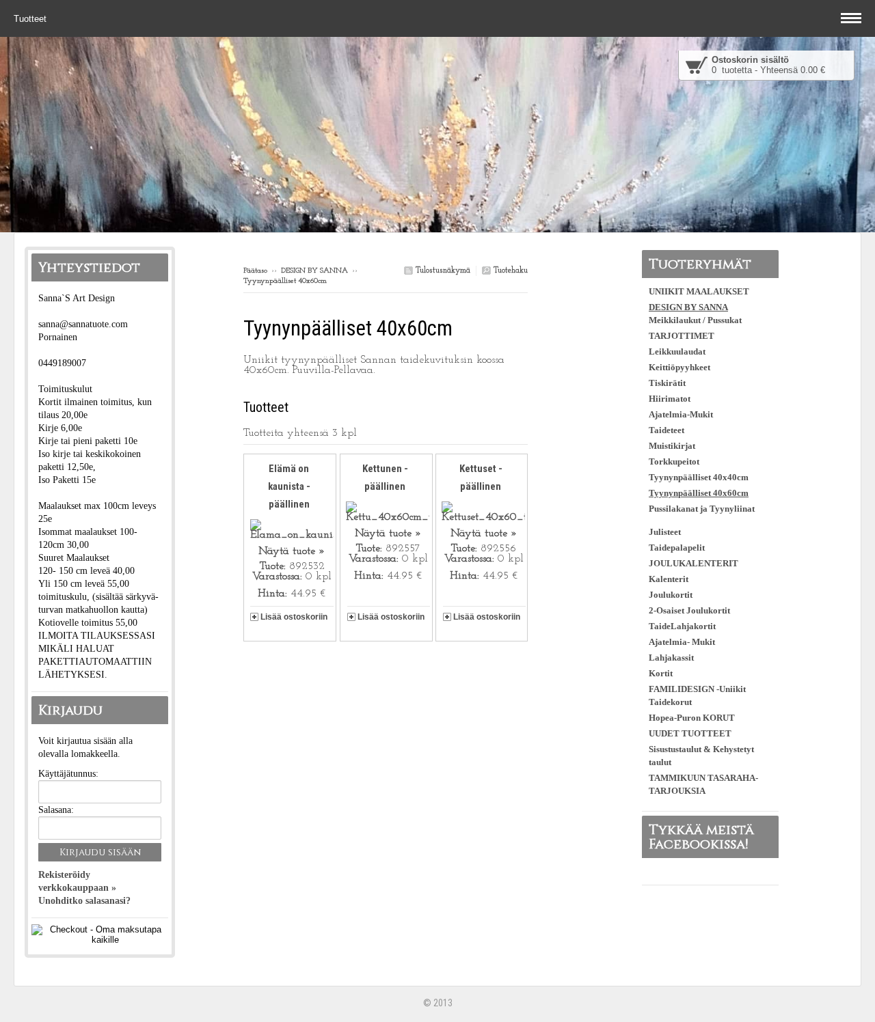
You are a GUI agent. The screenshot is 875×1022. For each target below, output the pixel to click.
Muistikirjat (672, 446)
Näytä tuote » (291, 551)
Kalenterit (668, 579)
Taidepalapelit (677, 547)
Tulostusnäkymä (441, 270)
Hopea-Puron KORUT (692, 718)
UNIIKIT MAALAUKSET (699, 291)
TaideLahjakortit (682, 626)
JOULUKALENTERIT (693, 563)
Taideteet (666, 430)
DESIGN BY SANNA (314, 271)
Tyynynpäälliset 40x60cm (699, 493)
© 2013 (438, 1002)
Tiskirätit (667, 383)
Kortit (661, 673)
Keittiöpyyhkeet (679, 367)
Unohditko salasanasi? (84, 901)
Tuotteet (31, 19)
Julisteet (665, 532)
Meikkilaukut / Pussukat (695, 320)
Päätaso (255, 271)
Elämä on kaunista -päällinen (289, 486)
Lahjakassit (671, 657)
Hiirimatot (669, 398)
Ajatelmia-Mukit (681, 414)
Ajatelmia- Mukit (682, 642)
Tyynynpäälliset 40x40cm (699, 477)
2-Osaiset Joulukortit (689, 610)
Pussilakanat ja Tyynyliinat (702, 508)
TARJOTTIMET (681, 336)
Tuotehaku (509, 270)
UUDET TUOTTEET (690, 733)
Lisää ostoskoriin (293, 617)
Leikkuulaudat (677, 351)
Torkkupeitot (674, 461)
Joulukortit (670, 595)
